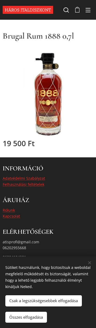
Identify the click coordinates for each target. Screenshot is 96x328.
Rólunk (9, 210)
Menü (88, 10)
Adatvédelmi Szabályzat (24, 178)
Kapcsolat (11, 216)
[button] (66, 10)
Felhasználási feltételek (23, 184)
